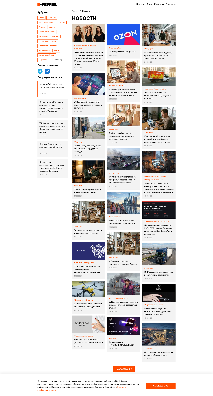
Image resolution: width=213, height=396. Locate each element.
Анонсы (42, 27)
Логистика (61, 22)
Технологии (43, 36)
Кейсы (56, 50)
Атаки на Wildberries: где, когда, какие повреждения (52, 85)
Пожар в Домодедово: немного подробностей (50, 145)
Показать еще (123, 369)
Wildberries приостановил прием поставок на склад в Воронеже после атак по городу (52, 127)
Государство (43, 60)
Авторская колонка (46, 22)
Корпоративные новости (48, 46)
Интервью (55, 36)
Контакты (159, 4)
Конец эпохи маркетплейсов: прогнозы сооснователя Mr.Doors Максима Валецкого (51, 166)
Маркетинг (53, 27)
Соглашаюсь (160, 386)
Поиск (149, 4)
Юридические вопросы (47, 41)
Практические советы (47, 32)
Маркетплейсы (44, 50)
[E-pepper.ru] (47, 4)
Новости (140, 4)
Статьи (41, 18)
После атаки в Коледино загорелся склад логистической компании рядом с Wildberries (51, 106)
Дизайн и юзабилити (46, 55)
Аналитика (52, 18)
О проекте (171, 4)
